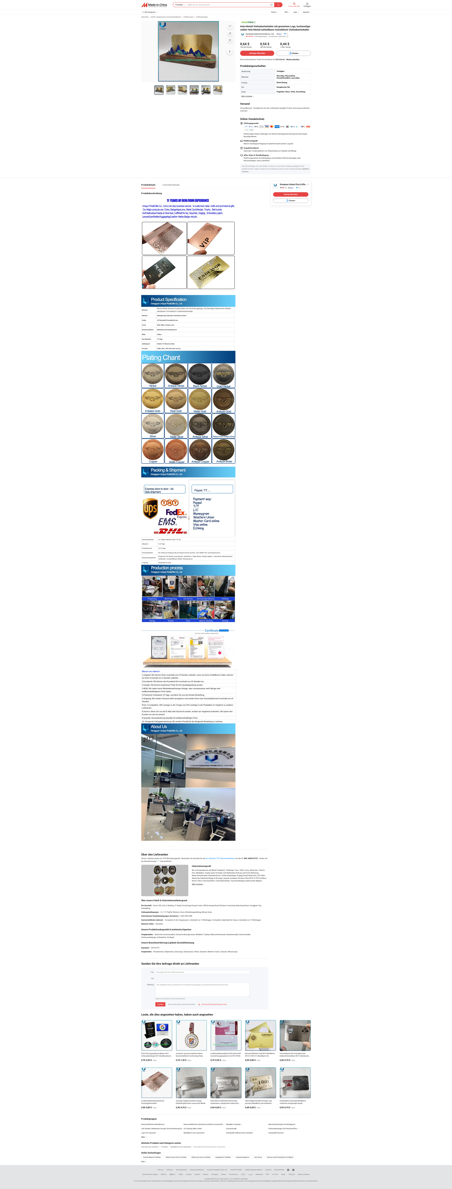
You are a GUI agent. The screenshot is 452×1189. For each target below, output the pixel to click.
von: (152, 972)
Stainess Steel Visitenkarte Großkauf (280, 1157)
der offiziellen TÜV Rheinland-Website (220, 858)
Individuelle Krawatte (276, 1133)
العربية (250, 1174)
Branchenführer (279, 1170)
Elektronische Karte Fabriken (176, 1157)
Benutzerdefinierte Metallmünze (152, 1124)
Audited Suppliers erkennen (253, 1170)
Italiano (223, 1174)
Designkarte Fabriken (223, 1157)
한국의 (243, 1174)
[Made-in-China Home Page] (154, 4)
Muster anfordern (292, 59)
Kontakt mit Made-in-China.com (217, 1170)
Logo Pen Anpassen (148, 1133)
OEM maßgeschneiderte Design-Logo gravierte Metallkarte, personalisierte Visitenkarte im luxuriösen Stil (258, 1103)
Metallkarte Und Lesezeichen (194, 1133)
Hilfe (286, 12)
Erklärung (170, 1170)
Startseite (144, 17)
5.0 (283, 188)
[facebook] (288, 1170)
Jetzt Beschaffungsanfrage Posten (212, 1004)
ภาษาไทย (275, 1174)
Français (189, 1174)
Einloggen (307, 6)
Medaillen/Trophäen (233, 1124)
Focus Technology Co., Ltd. (224, 1179)
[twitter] (293, 1170)
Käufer (273, 12)
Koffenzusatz (189, 17)
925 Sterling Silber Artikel (193, 1128)
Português (214, 1174)
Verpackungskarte (242, 1157)
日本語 (181, 1174)
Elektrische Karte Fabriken (201, 1157)
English (155, 1174)
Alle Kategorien (149, 12)
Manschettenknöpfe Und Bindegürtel (281, 1124)
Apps (295, 12)
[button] (271, 5)
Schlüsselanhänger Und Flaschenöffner (282, 1128)
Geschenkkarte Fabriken (152, 1157)
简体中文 (164, 1174)
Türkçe (283, 1174)
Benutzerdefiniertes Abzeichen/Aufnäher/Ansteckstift (203, 1124)
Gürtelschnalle (231, 1128)
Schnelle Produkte (236, 1170)
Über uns (160, 1170)
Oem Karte (258, 1157)
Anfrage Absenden (257, 53)
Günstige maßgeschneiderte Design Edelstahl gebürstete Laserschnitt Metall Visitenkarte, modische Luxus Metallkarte (191, 1103)
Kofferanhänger (202, 17)
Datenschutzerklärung (197, 1170)
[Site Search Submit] (278, 4)
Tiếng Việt (291, 1174)
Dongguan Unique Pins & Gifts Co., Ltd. (260, 34)
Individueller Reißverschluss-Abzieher (239, 1133)
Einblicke (268, 1170)
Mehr (143, 1161)
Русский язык (233, 1174)
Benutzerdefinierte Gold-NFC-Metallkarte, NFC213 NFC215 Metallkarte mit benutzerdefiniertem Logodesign (260, 1055)
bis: (153, 978)
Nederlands (259, 1174)
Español (197, 1174)
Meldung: (150, 984)
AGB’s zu (315, 1181)
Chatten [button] (295, 53)
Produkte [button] (179, 4)
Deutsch (205, 1174)
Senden (160, 1004)
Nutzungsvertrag (181, 1170)
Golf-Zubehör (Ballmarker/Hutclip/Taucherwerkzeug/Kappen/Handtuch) (162, 1128)
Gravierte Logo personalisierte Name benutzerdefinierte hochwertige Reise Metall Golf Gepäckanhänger (189, 1055)
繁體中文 (172, 1174)
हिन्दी (267, 1174)
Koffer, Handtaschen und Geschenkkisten (166, 17)
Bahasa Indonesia (304, 1174)
